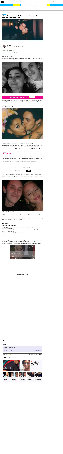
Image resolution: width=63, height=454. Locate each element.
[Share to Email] (14, 50)
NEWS (17, 1)
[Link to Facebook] (51, 2)
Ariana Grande (9, 12)
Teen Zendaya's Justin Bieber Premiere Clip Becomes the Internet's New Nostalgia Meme (19, 156)
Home (3, 12)
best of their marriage (29, 143)
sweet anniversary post (25, 58)
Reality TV (13, 1)
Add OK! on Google (16, 52)
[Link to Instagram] (53, 2)
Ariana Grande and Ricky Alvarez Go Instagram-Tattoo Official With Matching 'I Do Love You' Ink (20, 161)
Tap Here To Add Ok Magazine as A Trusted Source (19, 97)
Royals (24, 1)
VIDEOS (33, 1)
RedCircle (6, 235)
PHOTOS (28, 1)
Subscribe (47, 1)
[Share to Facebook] (5, 50)
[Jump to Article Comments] (2, 50)
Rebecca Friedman (10, 45)
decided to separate (25, 241)
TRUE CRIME (37, 1)
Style (21, 1)
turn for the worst (13, 145)
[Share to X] (8, 50)
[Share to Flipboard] (11, 50)
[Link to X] (55, 2)
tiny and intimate (27, 105)
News (5, 12)
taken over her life (13, 174)
